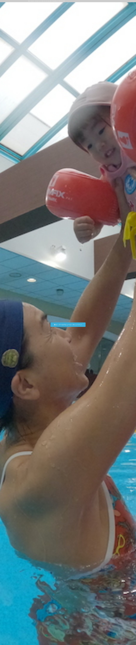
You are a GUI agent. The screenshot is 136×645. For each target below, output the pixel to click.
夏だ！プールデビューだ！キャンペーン (68, 324)
